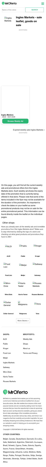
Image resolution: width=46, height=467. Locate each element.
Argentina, (21, 442)
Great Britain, (20, 448)
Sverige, (39, 455)
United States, (32, 458)
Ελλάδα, (38, 439)
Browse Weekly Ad (15, 121)
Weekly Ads (27, 339)
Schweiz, (12, 445)
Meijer (5, 358)
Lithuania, (19, 452)
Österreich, (29, 442)
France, (12, 448)
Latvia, (26, 452)
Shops (25, 344)
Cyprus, (19, 445)
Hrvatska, (30, 448)
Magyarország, (9, 452)
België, (6, 439)
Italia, (5, 442)
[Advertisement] (23, 54)
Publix (5, 344)
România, (26, 455)
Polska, (12, 455)
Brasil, (5, 445)
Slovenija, (16, 458)
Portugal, (18, 455)
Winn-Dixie (7, 372)
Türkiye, (23, 458)
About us (26, 348)
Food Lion (7, 353)
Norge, (6, 455)
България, (38, 442)
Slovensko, (7, 458)
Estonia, (31, 445)
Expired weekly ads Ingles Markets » (29, 129)
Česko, (25, 445)
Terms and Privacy (30, 353)
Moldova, (33, 452)
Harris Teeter (8, 376)
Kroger (5, 348)
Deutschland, (21, 439)
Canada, (12, 439)
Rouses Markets (9, 381)
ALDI (5, 339)
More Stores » (23, 321)
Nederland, (12, 442)
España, (38, 445)
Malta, (39, 452)
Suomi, (6, 448)
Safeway (6, 367)
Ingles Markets (7, 115)
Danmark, (31, 439)
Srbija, (33, 455)
